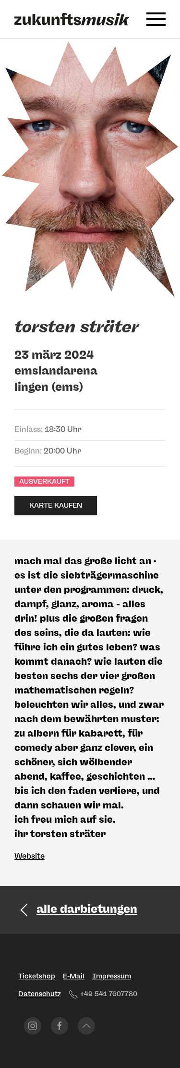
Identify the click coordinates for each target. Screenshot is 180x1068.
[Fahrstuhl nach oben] (86, 1025)
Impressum (111, 976)
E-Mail (73, 976)
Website (29, 856)
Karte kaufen (55, 505)
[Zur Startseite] (72, 19)
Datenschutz (39, 994)
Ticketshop (36, 976)
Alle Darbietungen (86, 909)
